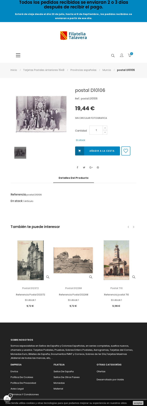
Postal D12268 (73, 288)
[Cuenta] (121, 55)
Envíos (14, 371)
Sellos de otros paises (67, 377)
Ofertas (101, 371)
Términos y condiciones (25, 394)
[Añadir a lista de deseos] (125, 150)
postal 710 (116, 288)
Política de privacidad (23, 383)
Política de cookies (22, 377)
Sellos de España (64, 371)
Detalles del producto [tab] (74, 178)
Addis (120, 379)
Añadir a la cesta (96, 150)
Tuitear (84, 167)
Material (58, 388)
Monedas (59, 383)
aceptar (138, 403)
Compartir (77, 167)
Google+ (91, 167)
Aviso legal (17, 388)
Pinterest (98, 167)
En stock (17, 201)
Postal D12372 (30, 288)
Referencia (18, 194)
